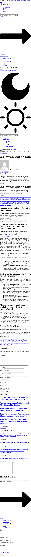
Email (2, 370)
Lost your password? (5, 552)
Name (2, 367)
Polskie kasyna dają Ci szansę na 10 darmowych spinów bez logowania (15, 200)
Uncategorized (6, 7)
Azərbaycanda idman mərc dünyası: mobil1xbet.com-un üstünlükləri (14, 398)
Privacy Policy (20, 0)
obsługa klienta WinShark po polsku (8, 236)
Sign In (14, 149)
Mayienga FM (5, 171)
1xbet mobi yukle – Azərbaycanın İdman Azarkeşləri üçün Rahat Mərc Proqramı (14, 421)
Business (5, 9)
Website (2, 373)
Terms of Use (18, 332)
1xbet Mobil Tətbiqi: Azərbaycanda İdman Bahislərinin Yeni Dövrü (14, 409)
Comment (3, 355)
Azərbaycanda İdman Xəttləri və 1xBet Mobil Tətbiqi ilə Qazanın (15, 404)
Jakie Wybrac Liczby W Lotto (7, 197)
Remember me (5, 549)
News (4, 8)
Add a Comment (4, 172)
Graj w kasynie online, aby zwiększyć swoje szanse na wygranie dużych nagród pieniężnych (15, 199)
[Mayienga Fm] (8, 70)
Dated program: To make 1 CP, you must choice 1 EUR (14, 458)
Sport (4, 11)
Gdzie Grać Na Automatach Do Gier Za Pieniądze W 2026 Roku (14, 201)
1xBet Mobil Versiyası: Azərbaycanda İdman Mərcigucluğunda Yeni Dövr (14, 415)
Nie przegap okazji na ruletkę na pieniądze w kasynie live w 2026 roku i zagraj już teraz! (15, 204)
